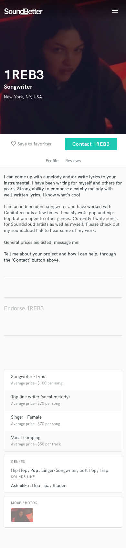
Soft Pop (88, 470)
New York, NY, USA (23, 97)
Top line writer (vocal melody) (40, 397)
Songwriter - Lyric (28, 376)
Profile (52, 161)
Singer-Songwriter (59, 470)
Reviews (73, 161)
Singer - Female (26, 417)
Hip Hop (19, 470)
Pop (34, 470)
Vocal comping (25, 437)
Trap (104, 470)
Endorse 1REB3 (24, 308)
